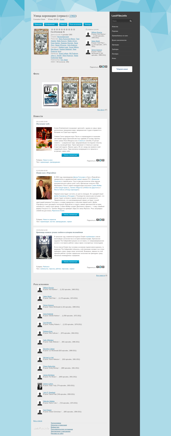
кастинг (52, 221)
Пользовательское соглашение (62, 429)
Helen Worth (96, 41)
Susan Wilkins (74, 47)
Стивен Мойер (96, 185)
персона (52, 269)
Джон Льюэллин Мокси (67, 39)
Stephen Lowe (63, 47)
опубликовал (90, 237)
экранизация (44, 162)
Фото (114, 58)
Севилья (82, 141)
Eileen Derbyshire (49, 366)
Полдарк (71, 196)
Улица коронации (72, 190)
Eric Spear (64, 60)
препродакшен (55, 162)
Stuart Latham (63, 53)
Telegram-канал (122, 69)
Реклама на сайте (57, 433)
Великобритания (63, 37)
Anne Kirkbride (48, 314)
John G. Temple (56, 55)
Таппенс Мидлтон (76, 187)
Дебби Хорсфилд (60, 196)
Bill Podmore (73, 53)
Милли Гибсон (59, 190)
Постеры (115, 54)
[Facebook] (97, 161)
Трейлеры (115, 49)
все (59, 51)
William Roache (97, 32)
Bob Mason (55, 49)
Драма (62, 19)
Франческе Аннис (58, 211)
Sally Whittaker (48, 340)
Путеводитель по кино (120, 35)
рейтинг (58, 269)
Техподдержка (56, 423)
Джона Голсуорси (79, 177)
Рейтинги (46, 267)
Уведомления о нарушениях (60, 431)
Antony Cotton (48, 384)
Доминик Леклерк (67, 43)
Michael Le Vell (48, 357)
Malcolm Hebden (49, 401)
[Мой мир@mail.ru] (103, 161)
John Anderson (72, 45)
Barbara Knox (47, 331)
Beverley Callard (48, 349)
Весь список (37, 421)
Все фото (100, 110)
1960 (73, 16)
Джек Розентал (67, 55)
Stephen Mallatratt (65, 49)
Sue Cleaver (47, 410)
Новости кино (47, 160)
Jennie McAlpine (48, 375)
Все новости (100, 275)
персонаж (65, 269)
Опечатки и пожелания (59, 425)
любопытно (44, 269)
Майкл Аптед (72, 41)
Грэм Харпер (55, 43)
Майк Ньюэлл (62, 41)
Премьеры (115, 45)
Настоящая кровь (61, 187)
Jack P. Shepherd (49, 392)
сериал (79, 179)
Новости (115, 26)
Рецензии (115, 31)
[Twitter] (100, 161)
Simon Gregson (97, 50)
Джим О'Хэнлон (60, 45)
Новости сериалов (49, 219)
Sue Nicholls (47, 323)
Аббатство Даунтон (91, 187)
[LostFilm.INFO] (85, 6)
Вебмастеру (55, 427)
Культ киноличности (119, 40)
